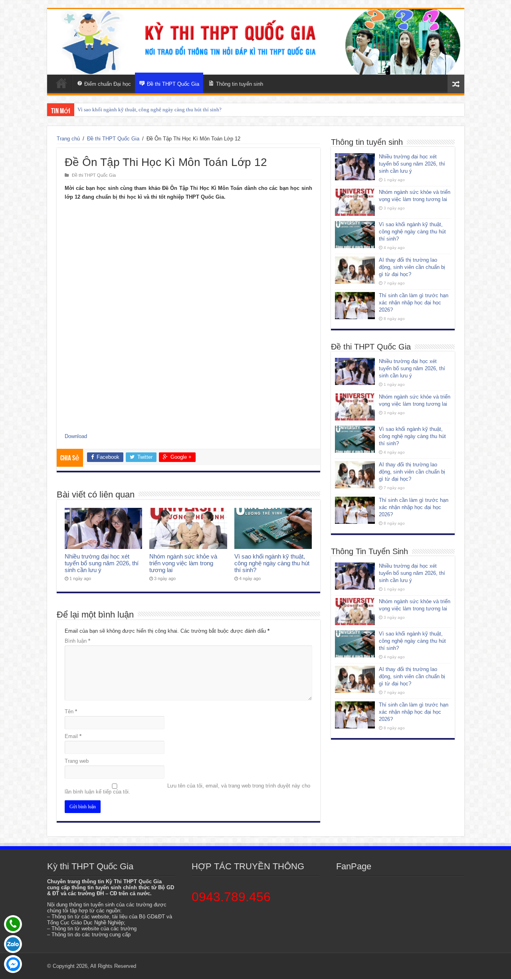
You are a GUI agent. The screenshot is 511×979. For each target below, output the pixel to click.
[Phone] (13, 924)
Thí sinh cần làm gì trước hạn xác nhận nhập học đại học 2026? (413, 302)
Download (76, 436)
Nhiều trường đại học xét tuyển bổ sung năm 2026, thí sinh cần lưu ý (102, 563)
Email (73, 736)
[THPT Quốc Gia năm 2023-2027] (255, 42)
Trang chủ (68, 139)
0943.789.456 (231, 897)
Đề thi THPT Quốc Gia (113, 139)
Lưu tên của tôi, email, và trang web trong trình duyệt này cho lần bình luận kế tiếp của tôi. (187, 789)
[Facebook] (13, 964)
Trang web (77, 761)
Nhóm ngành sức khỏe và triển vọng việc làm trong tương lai (183, 563)
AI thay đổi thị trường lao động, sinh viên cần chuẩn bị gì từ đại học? (412, 267)
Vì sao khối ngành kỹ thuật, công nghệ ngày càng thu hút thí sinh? (149, 110)
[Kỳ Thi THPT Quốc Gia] (61, 83)
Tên (71, 712)
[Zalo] (13, 944)
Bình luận (77, 641)
